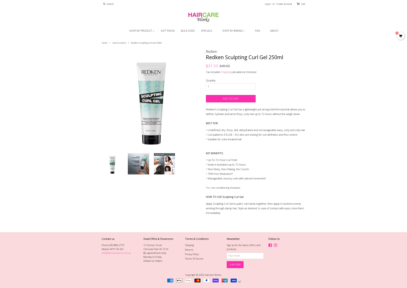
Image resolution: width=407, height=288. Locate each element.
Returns (189, 249)
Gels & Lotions (119, 42)
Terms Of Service (194, 258)
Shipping (226, 72)
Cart (303, 3)
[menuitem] (141, 30)
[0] (401, 36)
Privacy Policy (192, 254)
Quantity (211, 80)
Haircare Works (213, 274)
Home (104, 42)
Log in (268, 3)
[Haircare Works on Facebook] (270, 245)
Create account (284, 3)
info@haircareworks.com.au (116, 252)
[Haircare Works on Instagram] (275, 245)
